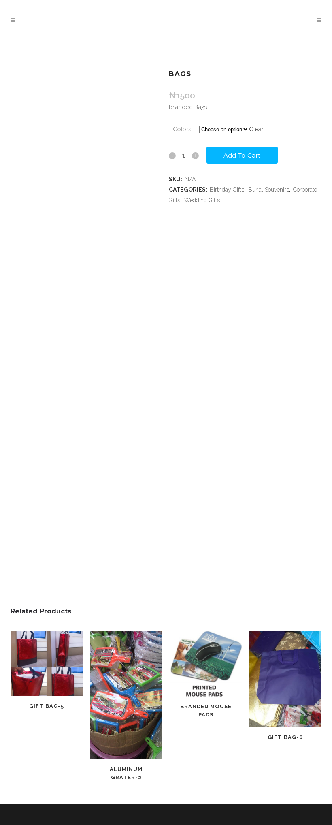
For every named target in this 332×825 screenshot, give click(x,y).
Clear (256, 129)
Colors (182, 129)
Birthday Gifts (227, 189)
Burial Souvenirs (268, 189)
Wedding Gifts (202, 200)
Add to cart (242, 155)
